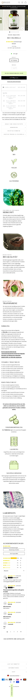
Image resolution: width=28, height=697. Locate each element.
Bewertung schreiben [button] (14, 549)
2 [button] (10, 631)
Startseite (10, 35)
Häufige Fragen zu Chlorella (14, 134)
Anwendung (14, 127)
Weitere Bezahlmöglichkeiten (14, 81)
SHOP (13, 671)
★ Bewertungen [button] (11, 690)
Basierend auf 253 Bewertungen (10, 547)
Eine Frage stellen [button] (14, 553)
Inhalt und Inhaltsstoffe (14, 124)
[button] (10, 41)
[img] (11, 576)
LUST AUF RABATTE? (13, 664)
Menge (14, 65)
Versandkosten (17, 47)
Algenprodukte (16, 35)
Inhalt (14, 57)
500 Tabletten (14, 60)
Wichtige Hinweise (14, 130)
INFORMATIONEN (13, 667)
